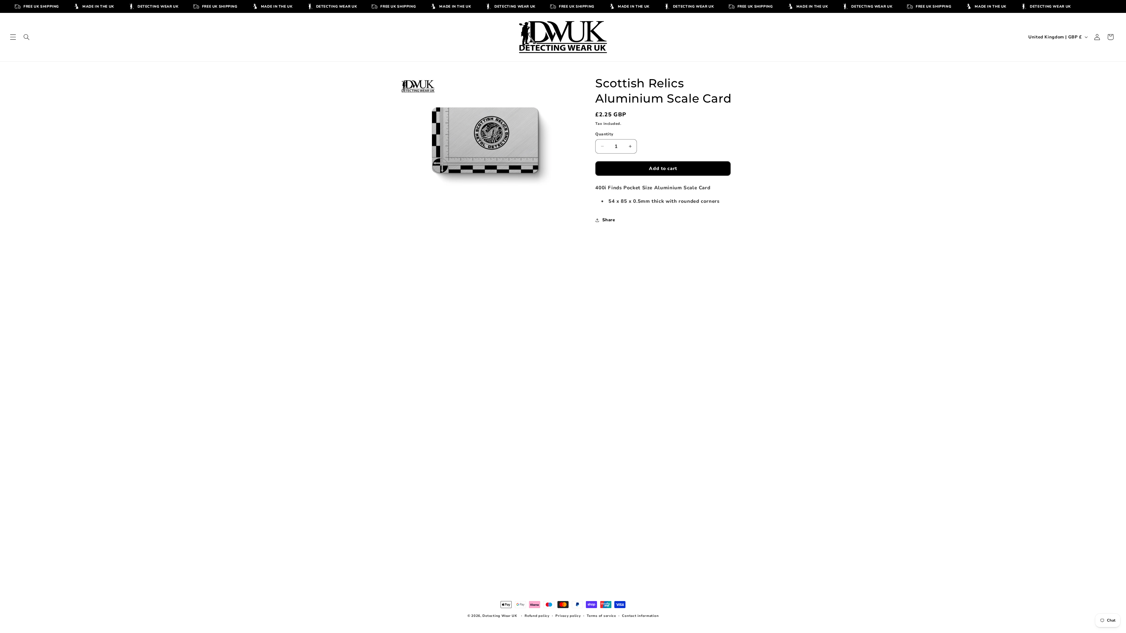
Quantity (604, 134)
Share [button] (608, 220)
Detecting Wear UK (499, 615)
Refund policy (537, 615)
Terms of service (601, 615)
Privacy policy (568, 615)
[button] (13, 37)
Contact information (640, 615)
